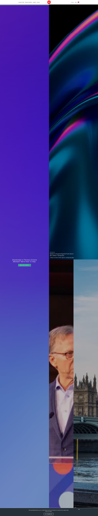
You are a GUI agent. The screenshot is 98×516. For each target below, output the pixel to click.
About (72, 2)
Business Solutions (28, 2)
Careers (38, 2)
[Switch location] (78, 2)
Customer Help (21, 2)
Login (76, 2)
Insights (34, 2)
